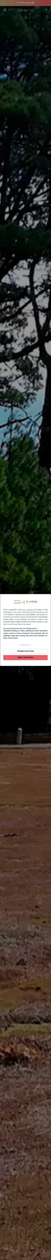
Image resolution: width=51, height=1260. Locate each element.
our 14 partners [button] (28, 610)
